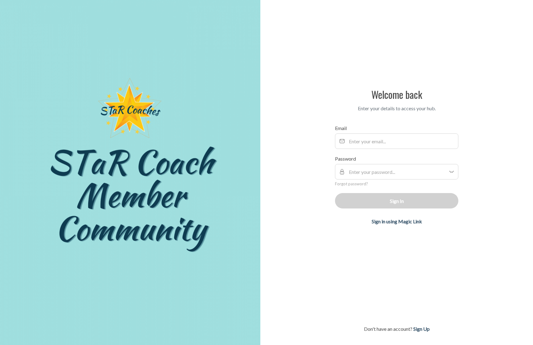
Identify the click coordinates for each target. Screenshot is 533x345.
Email (341, 128)
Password (345, 159)
